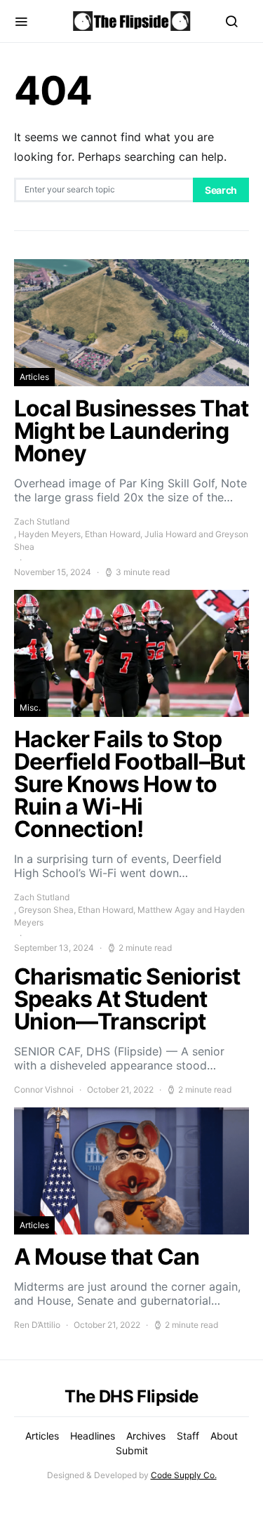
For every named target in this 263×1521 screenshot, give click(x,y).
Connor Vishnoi (44, 1089)
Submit (132, 1450)
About (224, 1436)
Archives (146, 1436)
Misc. (30, 707)
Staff (188, 1436)
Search (221, 190)
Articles (34, 376)
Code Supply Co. (184, 1475)
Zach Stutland (41, 521)
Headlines (92, 1436)
